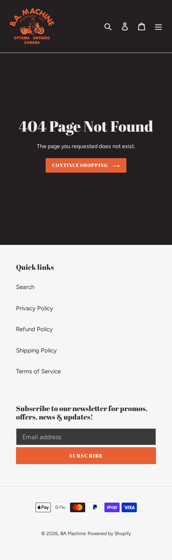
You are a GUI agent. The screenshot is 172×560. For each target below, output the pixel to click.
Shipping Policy (36, 350)
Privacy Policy (34, 308)
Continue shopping (80, 165)
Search (25, 287)
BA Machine (73, 533)
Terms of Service (38, 371)
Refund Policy (34, 329)
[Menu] (158, 26)
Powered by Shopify (109, 533)
